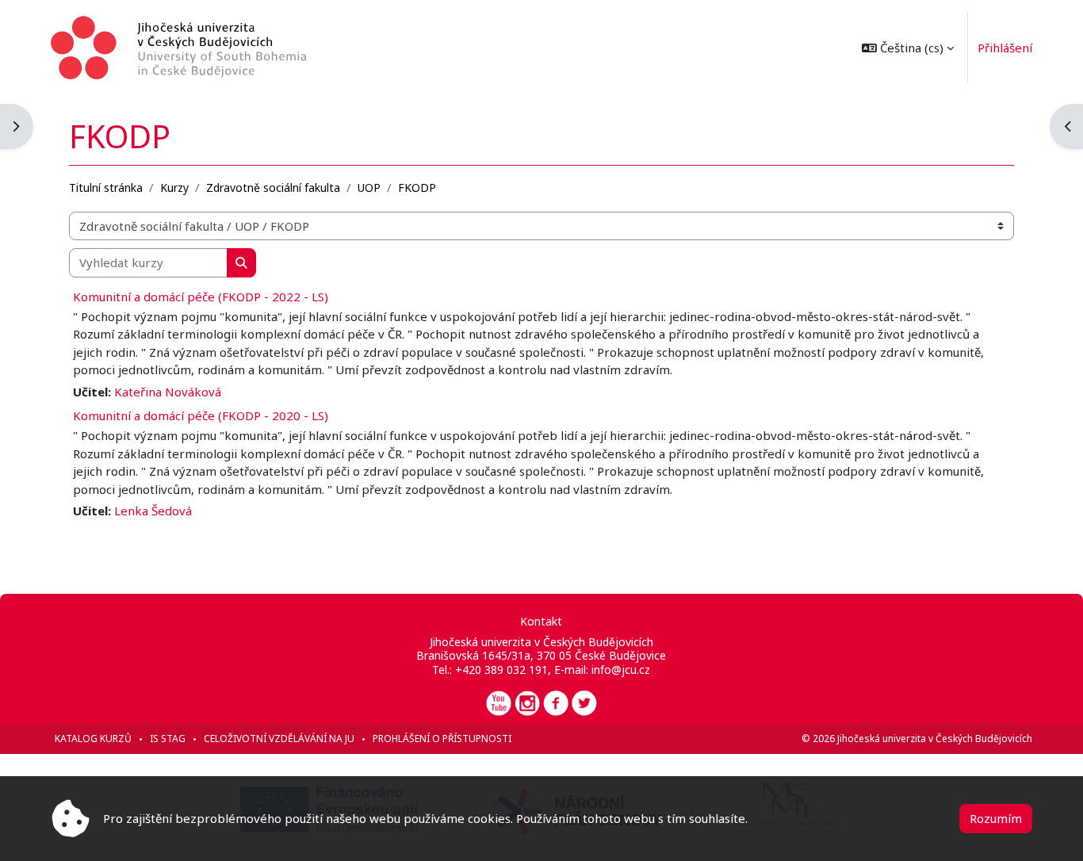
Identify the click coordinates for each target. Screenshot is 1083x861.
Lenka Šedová (153, 511)
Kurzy (174, 187)
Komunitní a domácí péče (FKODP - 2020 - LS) (200, 415)
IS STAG (168, 738)
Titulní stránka (106, 187)
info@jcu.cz (620, 669)
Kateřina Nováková (167, 392)
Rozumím (996, 818)
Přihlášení (1005, 47)
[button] (907, 47)
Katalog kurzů (93, 738)
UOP (369, 187)
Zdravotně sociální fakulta (273, 187)
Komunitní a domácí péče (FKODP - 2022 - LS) (200, 296)
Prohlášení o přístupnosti (442, 738)
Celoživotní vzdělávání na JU (279, 738)
